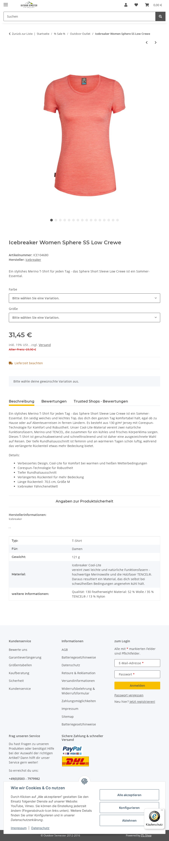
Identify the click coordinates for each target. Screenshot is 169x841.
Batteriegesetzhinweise (79, 657)
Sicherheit (16, 681)
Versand (45, 345)
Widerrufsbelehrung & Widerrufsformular (78, 690)
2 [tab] (56, 220)
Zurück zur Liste (22, 34)
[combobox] (84, 298)
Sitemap (68, 716)
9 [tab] (86, 220)
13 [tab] (104, 220)
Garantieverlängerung (25, 657)
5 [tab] (69, 220)
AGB (65, 650)
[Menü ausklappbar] (6, 3)
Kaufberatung (19, 673)
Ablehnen (129, 820)
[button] (126, 4)
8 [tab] (82, 220)
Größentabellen (20, 665)
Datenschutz (40, 828)
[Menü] (162, 811)
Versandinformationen (78, 681)
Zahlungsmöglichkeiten (79, 701)
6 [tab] (73, 220)
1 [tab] (51, 220)
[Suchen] (160, 16)
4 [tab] (64, 220)
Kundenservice (20, 688)
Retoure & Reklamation (79, 673)
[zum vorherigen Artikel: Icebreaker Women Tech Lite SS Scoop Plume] (146, 42)
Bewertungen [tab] (54, 401)
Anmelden (137, 685)
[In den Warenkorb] (12, 57)
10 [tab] (91, 220)
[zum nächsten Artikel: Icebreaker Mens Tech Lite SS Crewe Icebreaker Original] (155, 42)
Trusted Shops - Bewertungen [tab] (101, 401)
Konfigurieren (129, 808)
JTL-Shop (146, 835)
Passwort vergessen (128, 695)
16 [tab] (117, 220)
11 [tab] (95, 220)
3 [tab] (60, 220)
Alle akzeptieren (129, 795)
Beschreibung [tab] (21, 401)
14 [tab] (108, 220)
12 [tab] (100, 220)
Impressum (19, 828)
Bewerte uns (18, 650)
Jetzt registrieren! (142, 701)
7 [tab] (78, 220)
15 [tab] (113, 220)
